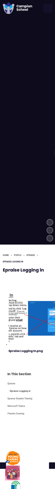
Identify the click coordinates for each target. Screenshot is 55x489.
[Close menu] (47, 8)
